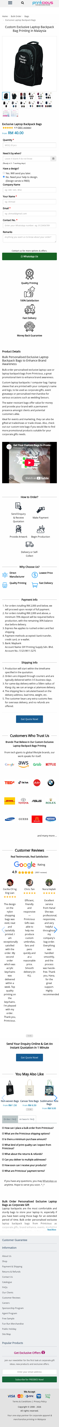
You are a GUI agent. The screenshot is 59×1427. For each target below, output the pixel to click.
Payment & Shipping (12, 1266)
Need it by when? (12, 153)
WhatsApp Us (30, 256)
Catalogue (7, 1282)
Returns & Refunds (11, 1271)
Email (7, 208)
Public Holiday (9, 1328)
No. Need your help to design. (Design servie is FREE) (22, 178)
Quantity (8, 140)
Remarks (7, 232)
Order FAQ (10, 1119)
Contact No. (10, 220)
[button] (3, 929)
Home (5, 16)
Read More (51, 1229)
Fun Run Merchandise (13, 1323)
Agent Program (9, 1313)
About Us (6, 1256)
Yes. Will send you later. (18, 173)
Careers (6, 1302)
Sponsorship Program (13, 1308)
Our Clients (7, 1292)
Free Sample (8, 1318)
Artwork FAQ (27, 1119)
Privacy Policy (40, 1401)
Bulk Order (16, 16)
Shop (4, 1261)
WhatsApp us (50, 1181)
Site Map (6, 1334)
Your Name (10, 196)
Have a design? (11, 168)
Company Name (11, 184)
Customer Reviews (11, 1297)
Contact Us (7, 1276)
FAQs (4, 1287)
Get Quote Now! (29, 719)
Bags (26, 16)
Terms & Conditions (22, 1401)
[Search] (22, 2)
